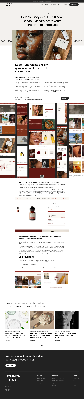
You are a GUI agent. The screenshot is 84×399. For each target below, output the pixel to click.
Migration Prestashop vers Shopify (59, 383)
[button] (59, 4)
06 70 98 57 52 (8, 386)
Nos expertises (40, 380)
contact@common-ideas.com (11, 383)
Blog (73, 383)
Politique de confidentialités (74, 397)
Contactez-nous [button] (74, 4)
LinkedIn (74, 385)
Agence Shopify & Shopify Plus (58, 378)
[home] (8, 4)
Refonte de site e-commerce (58, 380)
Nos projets (39, 383)
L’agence (74, 380)
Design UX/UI (55, 385)
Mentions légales (65, 397)
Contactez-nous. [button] (48, 1)
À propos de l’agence (41, 378)
